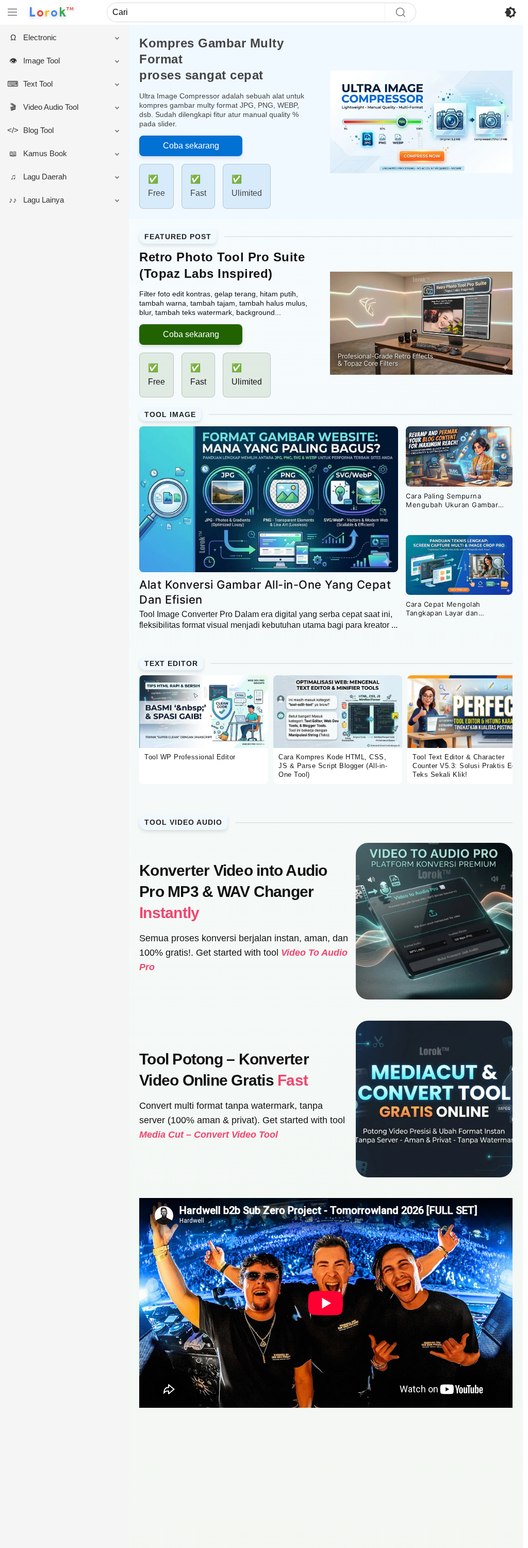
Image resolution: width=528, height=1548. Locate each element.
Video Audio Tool (56, 107)
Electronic (45, 37)
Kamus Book (50, 153)
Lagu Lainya (48, 199)
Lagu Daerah (50, 176)
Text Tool (43, 83)
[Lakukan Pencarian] (400, 12)
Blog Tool (43, 130)
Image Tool (46, 60)
